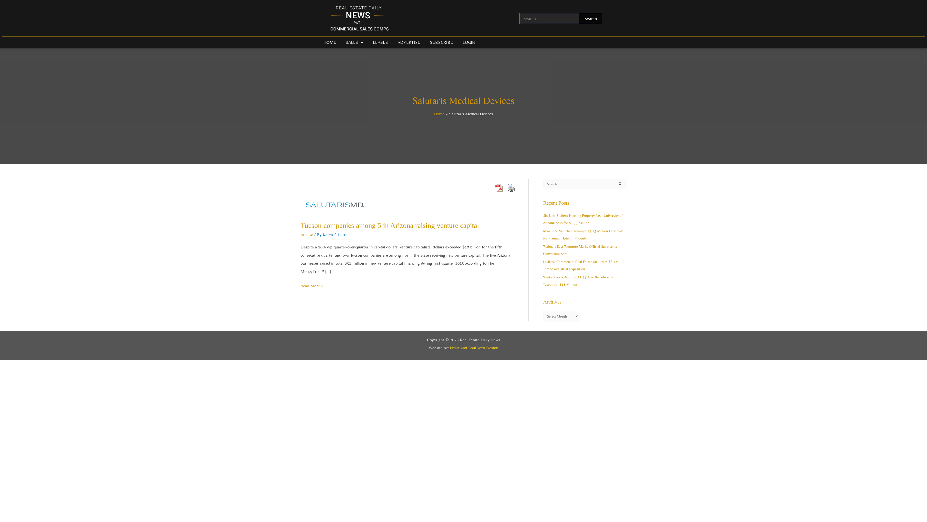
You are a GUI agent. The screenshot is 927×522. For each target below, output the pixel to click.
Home (329, 42)
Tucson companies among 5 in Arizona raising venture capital (390, 225)
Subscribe (441, 42)
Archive (307, 234)
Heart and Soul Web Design (474, 347)
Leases (380, 42)
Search (590, 18)
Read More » (312, 285)
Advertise (409, 42)
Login (469, 42)
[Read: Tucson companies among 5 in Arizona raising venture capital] (335, 203)
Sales (352, 42)
